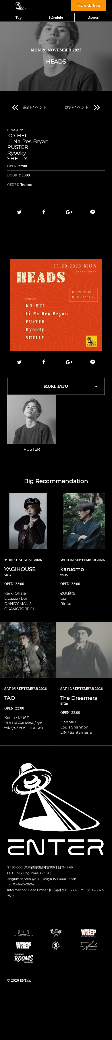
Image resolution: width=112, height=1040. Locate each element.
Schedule (56, 17)
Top (19, 17)
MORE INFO (56, 386)
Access (93, 17)
